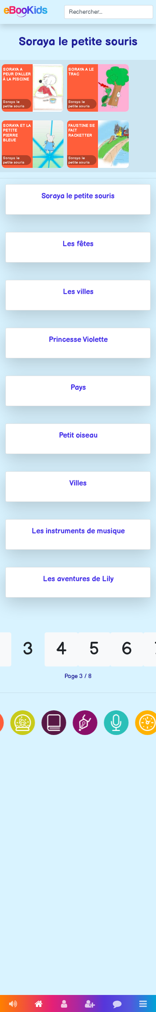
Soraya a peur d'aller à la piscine (17, 74)
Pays (78, 387)
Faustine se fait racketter (81, 130)
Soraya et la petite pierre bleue (17, 132)
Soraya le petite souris (13, 104)
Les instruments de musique (78, 531)
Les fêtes (78, 244)
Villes (78, 483)
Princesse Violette (78, 339)
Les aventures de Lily (78, 579)
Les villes (78, 292)
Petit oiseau (78, 435)
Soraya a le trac (81, 72)
